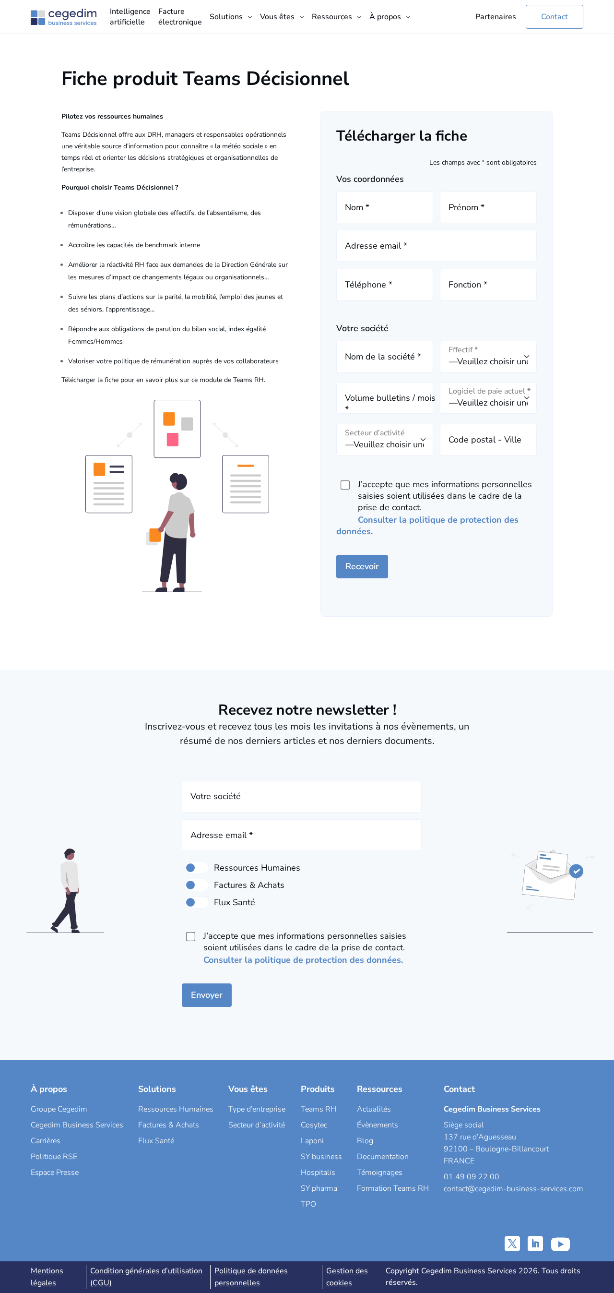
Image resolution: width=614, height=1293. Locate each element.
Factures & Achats (168, 1125)
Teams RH (318, 1109)
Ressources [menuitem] (332, 17)
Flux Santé (156, 1141)
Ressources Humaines (175, 1109)
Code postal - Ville (485, 439)
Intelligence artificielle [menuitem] (130, 16)
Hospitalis (318, 1172)
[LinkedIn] (535, 1243)
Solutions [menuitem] (226, 17)
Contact (554, 17)
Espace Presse (55, 1172)
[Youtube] (560, 1243)
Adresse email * (376, 245)
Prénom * (466, 207)
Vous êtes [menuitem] (277, 17)
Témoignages (379, 1172)
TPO (308, 1204)
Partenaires (495, 17)
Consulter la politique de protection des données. (303, 960)
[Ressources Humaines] (196, 868)
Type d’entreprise (256, 1109)
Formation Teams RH (393, 1188)
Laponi (312, 1141)
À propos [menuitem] (385, 17)
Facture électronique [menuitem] (180, 16)
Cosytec (314, 1125)
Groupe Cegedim (59, 1109)
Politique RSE (54, 1156)
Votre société (215, 796)
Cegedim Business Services (77, 1125)
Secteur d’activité (256, 1125)
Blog (365, 1141)
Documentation (383, 1156)
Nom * (357, 207)
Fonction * (468, 284)
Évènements (377, 1125)
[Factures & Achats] (196, 885)
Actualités (374, 1109)
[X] (512, 1243)
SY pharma (319, 1188)
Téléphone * (368, 284)
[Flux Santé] (196, 902)
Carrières (45, 1141)
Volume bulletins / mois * (390, 403)
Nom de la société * (383, 356)
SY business (321, 1156)
